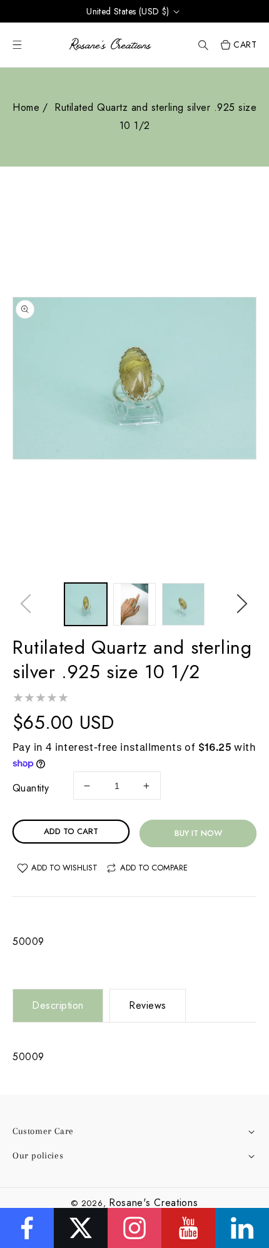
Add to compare (154, 868)
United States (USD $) (127, 11)
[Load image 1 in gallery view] (85, 604)
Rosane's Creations (153, 1202)
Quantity (31, 788)
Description (58, 1005)
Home (26, 107)
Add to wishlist (64, 868)
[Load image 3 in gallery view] (183, 604)
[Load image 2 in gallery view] (134, 604)
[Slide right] (242, 607)
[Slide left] (26, 607)
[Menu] (17, 44)
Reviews (147, 1005)
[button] (203, 44)
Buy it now (198, 833)
